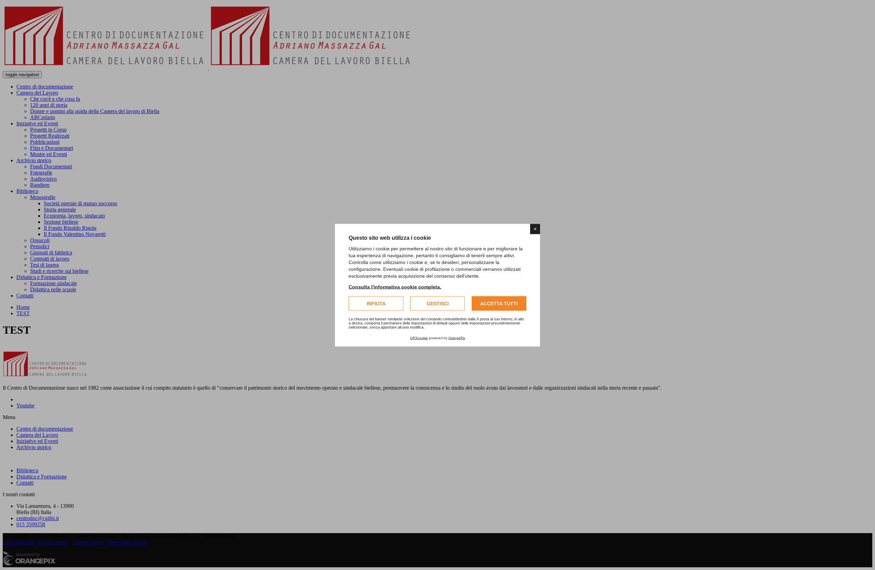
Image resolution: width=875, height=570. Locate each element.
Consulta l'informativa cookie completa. (395, 286)
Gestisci (438, 303)
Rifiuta (376, 303)
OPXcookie (419, 337)
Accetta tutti (499, 303)
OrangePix (456, 337)
